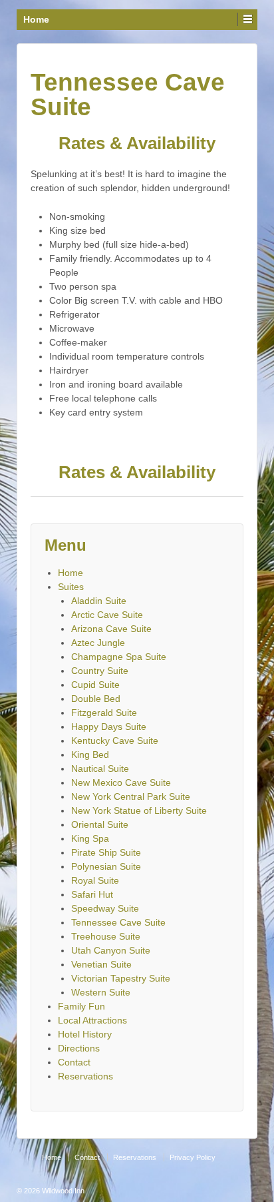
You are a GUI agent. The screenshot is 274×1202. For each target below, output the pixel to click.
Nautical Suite (100, 768)
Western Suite (100, 992)
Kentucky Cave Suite (114, 740)
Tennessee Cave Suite (118, 922)
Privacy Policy (192, 1157)
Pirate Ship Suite (106, 852)
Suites (71, 586)
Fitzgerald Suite (104, 712)
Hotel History (85, 1034)
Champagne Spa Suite (118, 656)
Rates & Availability (137, 143)
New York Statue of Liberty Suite (139, 810)
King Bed (90, 754)
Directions (79, 1048)
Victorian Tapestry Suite (120, 978)
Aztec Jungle (98, 642)
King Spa (90, 838)
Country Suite (99, 670)
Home (70, 572)
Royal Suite (95, 880)
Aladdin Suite (98, 600)
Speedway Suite (105, 908)
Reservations (85, 1076)
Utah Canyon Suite (110, 950)
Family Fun (81, 1006)
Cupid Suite (95, 684)
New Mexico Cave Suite (121, 782)
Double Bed (95, 698)
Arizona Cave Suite (111, 628)
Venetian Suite (101, 964)
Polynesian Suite (106, 866)
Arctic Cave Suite (107, 614)
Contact (74, 1062)
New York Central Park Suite (130, 796)
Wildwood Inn (62, 1191)
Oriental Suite (99, 824)
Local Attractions (92, 1020)
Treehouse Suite (105, 936)
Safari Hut (92, 894)
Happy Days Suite (108, 726)
